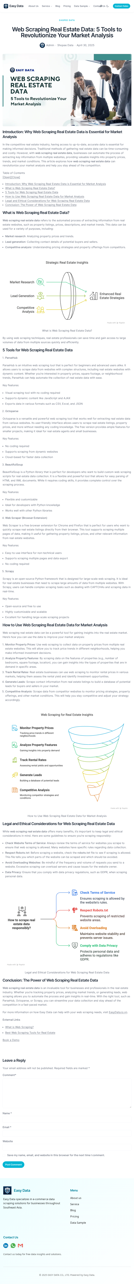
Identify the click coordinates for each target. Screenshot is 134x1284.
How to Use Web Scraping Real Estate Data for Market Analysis (44, 196)
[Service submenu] (51, 6)
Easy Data (16, 6)
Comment (9, 1075)
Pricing (74, 1216)
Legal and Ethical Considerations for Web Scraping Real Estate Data (47, 200)
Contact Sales (121, 6)
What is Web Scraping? (19, 1027)
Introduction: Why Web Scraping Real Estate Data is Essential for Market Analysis (55, 183)
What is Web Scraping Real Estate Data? (30, 188)
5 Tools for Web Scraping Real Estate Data (31, 192)
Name (7, 1113)
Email (7, 1127)
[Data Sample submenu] (89, 6)
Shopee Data (67, 20)
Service (74, 1204)
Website (8, 1141)
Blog (73, 1210)
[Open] (7, 177)
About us (75, 1198)
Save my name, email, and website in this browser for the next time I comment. (56, 1155)
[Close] (15, 177)
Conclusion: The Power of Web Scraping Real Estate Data (40, 204)
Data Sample (78, 1222)
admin (50, 45)
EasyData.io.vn (118, 1012)
